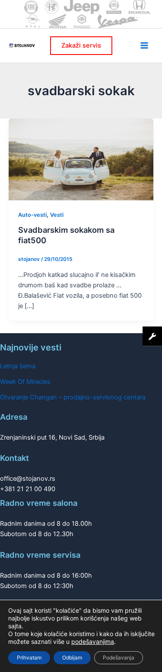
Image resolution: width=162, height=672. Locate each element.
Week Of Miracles (25, 382)
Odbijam (72, 657)
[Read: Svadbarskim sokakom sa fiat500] (81, 159)
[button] (81, 45)
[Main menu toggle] (144, 45)
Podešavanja (118, 657)
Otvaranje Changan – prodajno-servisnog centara (73, 397)
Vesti (57, 215)
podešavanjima (92, 641)
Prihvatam (29, 657)
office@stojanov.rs (27, 478)
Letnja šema (17, 366)
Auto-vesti (32, 215)
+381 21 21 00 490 (27, 489)
